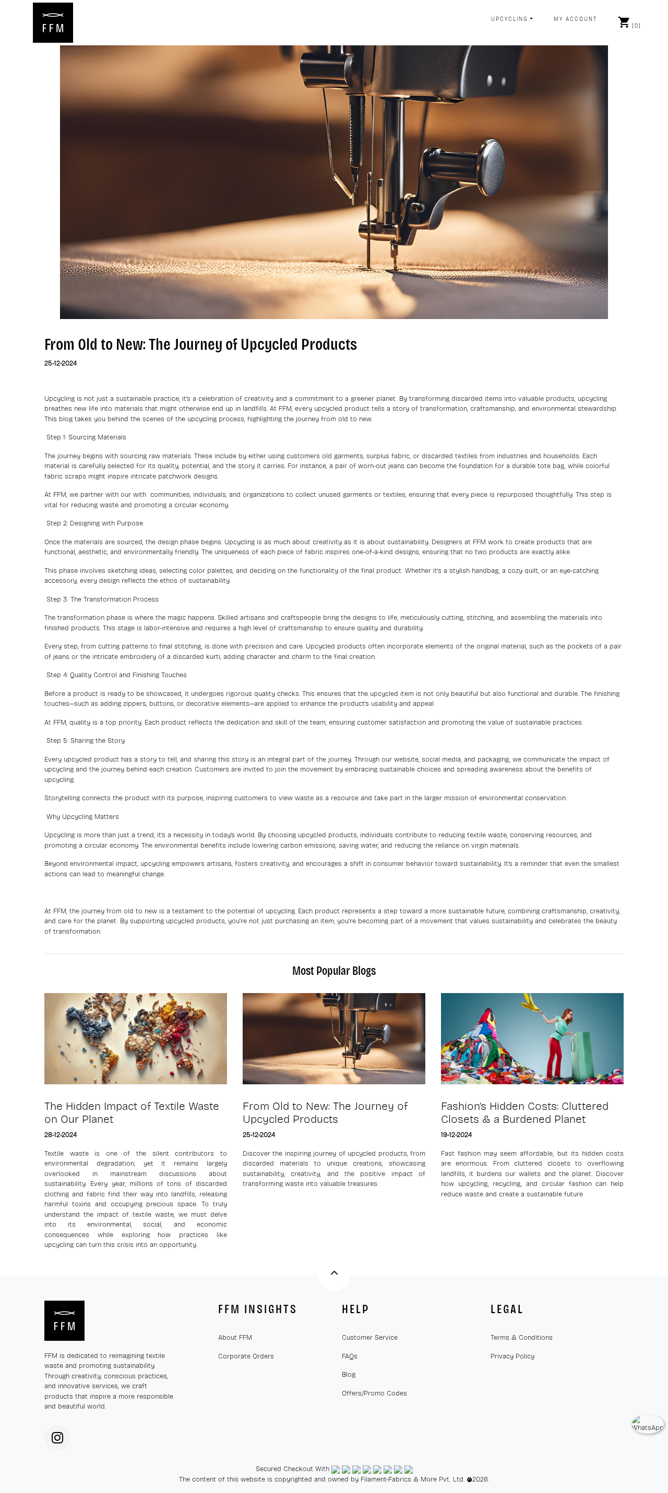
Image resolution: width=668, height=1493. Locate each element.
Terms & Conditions (522, 1337)
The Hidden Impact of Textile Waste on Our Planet (131, 1112)
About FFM (235, 1337)
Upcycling (509, 19)
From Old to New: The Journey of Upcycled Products (200, 344)
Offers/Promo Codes (374, 1393)
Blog (348, 1374)
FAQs (349, 1356)
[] (636, 26)
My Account (575, 19)
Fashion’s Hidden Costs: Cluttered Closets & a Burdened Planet (525, 1112)
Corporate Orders (246, 1356)
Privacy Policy (512, 1356)
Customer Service (370, 1337)
